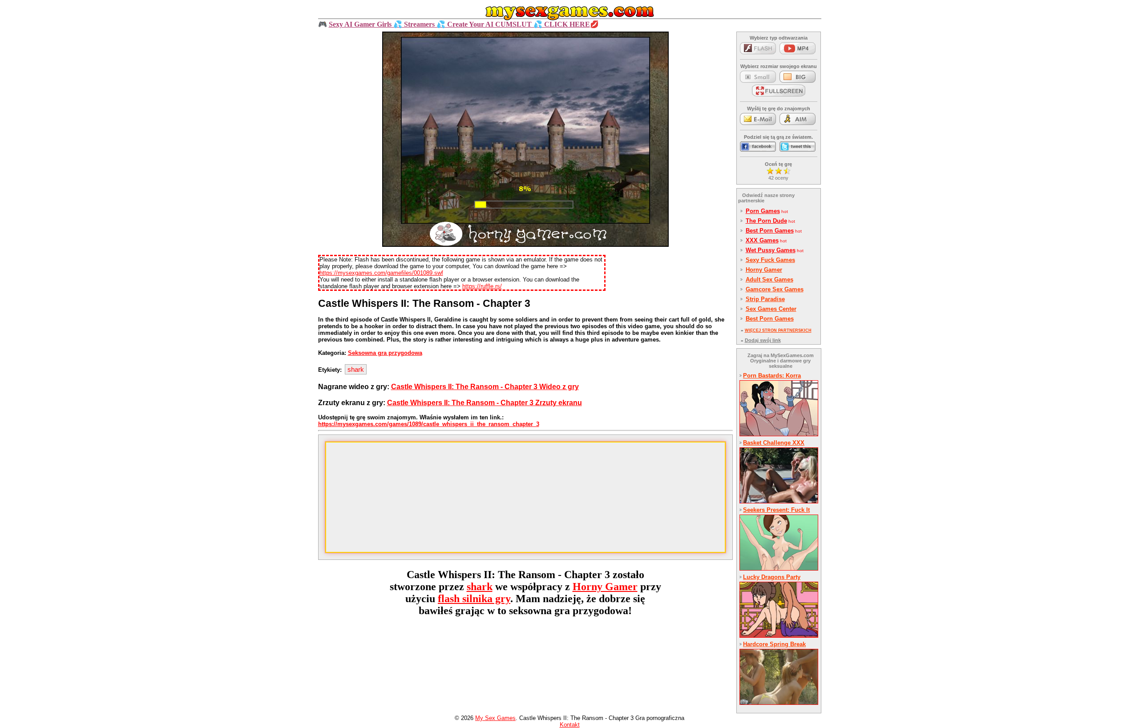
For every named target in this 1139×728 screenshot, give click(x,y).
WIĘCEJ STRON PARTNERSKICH (778, 330)
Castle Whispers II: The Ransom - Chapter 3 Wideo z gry (485, 386)
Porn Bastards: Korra (772, 375)
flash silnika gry (474, 598)
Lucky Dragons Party (771, 577)
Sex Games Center (771, 309)
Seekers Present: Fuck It (776, 510)
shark (355, 369)
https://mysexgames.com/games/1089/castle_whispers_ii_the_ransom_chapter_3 (428, 424)
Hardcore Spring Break (774, 644)
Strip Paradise (765, 299)
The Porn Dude (766, 220)
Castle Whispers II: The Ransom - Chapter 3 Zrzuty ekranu (484, 402)
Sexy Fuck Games (770, 260)
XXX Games (762, 240)
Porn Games (763, 211)
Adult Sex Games (769, 279)
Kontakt (570, 724)
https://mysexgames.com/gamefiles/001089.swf (381, 272)
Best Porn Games (770, 230)
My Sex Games (495, 718)
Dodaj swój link (763, 340)
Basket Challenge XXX (773, 442)
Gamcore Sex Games (775, 289)
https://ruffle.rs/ (482, 286)
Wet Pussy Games (771, 250)
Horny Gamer (605, 586)
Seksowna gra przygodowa (385, 353)
